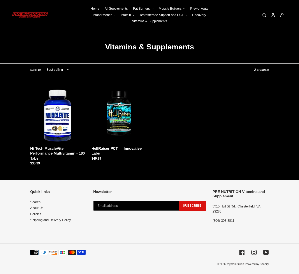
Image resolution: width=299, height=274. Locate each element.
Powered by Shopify (257, 264)
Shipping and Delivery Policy (50, 220)
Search (35, 202)
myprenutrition (235, 264)
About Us (37, 208)
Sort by (36, 69)
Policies (35, 214)
